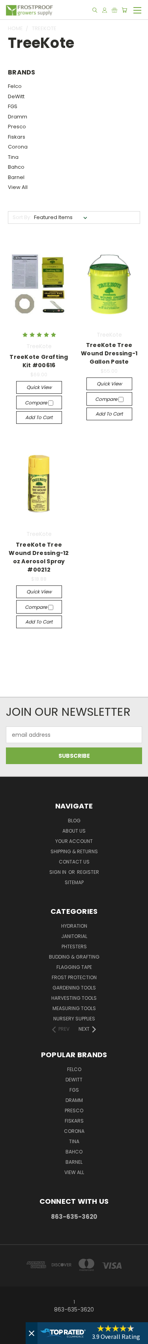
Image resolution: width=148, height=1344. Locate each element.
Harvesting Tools (74, 998)
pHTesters (74, 946)
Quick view (39, 387)
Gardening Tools (74, 987)
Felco (15, 86)
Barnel (16, 177)
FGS (12, 106)
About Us (74, 830)
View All (18, 187)
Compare (36, 402)
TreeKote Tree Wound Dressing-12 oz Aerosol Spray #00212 (39, 557)
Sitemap (74, 882)
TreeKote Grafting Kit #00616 (38, 361)
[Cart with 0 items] (124, 10)
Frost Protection (74, 977)
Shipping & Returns (74, 851)
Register (88, 872)
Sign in (58, 872)
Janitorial (74, 936)
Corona (18, 147)
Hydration (74, 926)
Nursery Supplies (74, 1018)
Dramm (17, 116)
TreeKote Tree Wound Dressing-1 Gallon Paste (109, 353)
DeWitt (16, 96)
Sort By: (22, 217)
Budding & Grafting (74, 956)
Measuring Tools (74, 1008)
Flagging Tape (74, 967)
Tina (13, 157)
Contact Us (74, 861)
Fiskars (16, 137)
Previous (12, 1336)
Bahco (16, 167)
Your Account (74, 841)
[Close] (31, 1333)
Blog (74, 820)
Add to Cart (38, 417)
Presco (17, 126)
